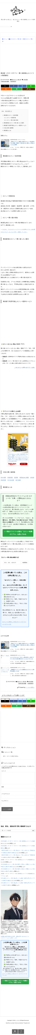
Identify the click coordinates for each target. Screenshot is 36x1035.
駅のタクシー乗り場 (16, 79)
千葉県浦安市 (13, 81)
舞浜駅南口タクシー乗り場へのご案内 (13, 123)
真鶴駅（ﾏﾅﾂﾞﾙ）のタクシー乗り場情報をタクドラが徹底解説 (17, 859)
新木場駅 (3, 477)
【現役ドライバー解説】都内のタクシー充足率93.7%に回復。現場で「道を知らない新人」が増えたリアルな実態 (22, 143)
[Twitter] (5, 86)
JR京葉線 (25, 79)
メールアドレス (5, 793)
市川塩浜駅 (10, 480)
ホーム (5, 39)
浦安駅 (32, 477)
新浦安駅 (3, 480)
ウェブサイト (4, 800)
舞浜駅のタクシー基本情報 (10, 115)
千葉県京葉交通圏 (5, 81)
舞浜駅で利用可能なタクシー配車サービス (14, 125)
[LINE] (31, 86)
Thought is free (27, 1022)
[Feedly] (17, 89)
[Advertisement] (15, 58)
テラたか (3, 876)
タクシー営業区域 (10, 117)
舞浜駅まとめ (7, 130)
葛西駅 (16, 477)
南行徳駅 (18, 480)
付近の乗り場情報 (8, 128)
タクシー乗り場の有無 (11, 120)
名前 (2, 786)
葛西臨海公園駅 (24, 477)
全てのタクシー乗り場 (15, 39)
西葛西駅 (10, 477)
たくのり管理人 (30, 687)
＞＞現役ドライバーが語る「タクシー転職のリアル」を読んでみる (18, 533)
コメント (3, 771)
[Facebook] (14, 86)
